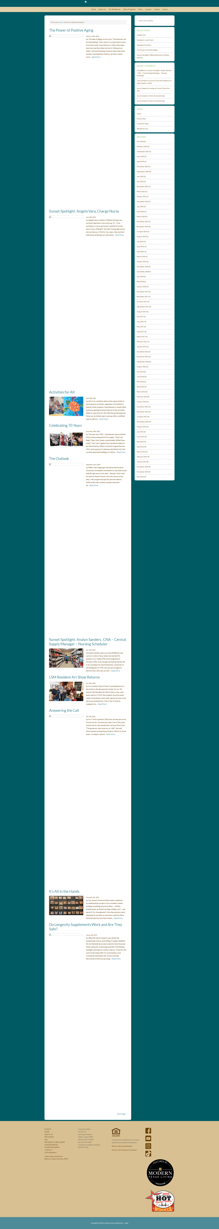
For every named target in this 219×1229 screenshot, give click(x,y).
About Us (48, 1134)
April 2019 (140, 252)
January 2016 (141, 402)
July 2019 (140, 241)
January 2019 (141, 261)
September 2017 (143, 307)
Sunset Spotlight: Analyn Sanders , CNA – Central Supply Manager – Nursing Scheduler (87, 641)
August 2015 (141, 427)
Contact (48, 1150)
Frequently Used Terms (54, 1142)
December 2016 (142, 352)
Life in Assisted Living (157, 96)
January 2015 (141, 462)
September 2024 (143, 171)
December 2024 (142, 166)
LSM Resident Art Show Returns (74, 677)
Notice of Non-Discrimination (122, 1146)
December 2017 (142, 292)
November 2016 (142, 357)
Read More (96, 57)
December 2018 (142, 267)
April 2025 (140, 161)
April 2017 (140, 332)
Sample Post (141, 35)
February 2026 (142, 146)
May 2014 (140, 477)
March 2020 (141, 216)
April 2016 (140, 387)
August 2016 (141, 367)
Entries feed (141, 119)
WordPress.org (142, 129)
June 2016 (140, 377)
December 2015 (142, 407)
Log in (139, 114)
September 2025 (143, 151)
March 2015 (141, 452)
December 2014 (142, 467)
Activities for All (62, 392)
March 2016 (141, 392)
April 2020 (140, 212)
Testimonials (50, 1153)
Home (46, 1132)
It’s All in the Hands (64, 891)
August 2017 (141, 312)
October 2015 (142, 417)
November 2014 (142, 472)
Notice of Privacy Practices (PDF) (56, 1159)
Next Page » (122, 1114)
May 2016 (140, 382)
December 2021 (142, 186)
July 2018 (140, 276)
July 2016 (140, 372)
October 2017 (142, 302)
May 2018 (140, 282)
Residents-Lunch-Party (145, 40)
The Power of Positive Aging (71, 30)
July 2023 (140, 176)
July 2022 (140, 181)
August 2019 (141, 236)
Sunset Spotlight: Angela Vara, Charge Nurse (84, 211)
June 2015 (140, 437)
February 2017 (142, 342)
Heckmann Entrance (144, 45)
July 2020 (140, 206)
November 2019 (142, 226)
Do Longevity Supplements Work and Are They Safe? (85, 926)
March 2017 (141, 337)
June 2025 (140, 156)
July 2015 (140, 432)
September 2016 (143, 362)
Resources (49, 1137)
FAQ (46, 1139)
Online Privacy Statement (53, 1156)
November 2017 (142, 296)
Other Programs (51, 1147)
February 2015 (142, 457)
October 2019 (142, 232)
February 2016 (142, 397)
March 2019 (141, 256)
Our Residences (51, 1145)
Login (126, 1223)
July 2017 (140, 317)
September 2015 (143, 422)
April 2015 (140, 447)
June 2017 (140, 322)
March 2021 (141, 191)
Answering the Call (64, 710)
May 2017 (140, 327)
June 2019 (140, 247)
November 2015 (142, 412)
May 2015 (140, 442)
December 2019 (142, 221)
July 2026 (140, 141)
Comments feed (142, 124)
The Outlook (59, 458)
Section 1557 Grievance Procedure (124, 1150)
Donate (47, 1129)
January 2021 (141, 196)
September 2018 (143, 272)
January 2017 (141, 347)
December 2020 (142, 201)
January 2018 (141, 287)
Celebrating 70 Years (65, 425)
